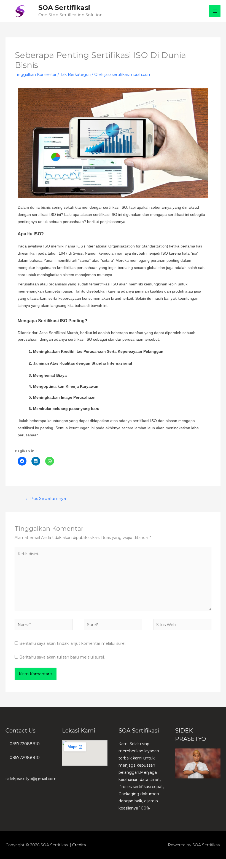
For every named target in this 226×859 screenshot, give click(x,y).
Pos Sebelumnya (45, 498)
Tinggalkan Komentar (36, 74)
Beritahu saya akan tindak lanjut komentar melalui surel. (72, 643)
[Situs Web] (182, 625)
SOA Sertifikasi (64, 8)
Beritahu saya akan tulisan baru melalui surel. (62, 657)
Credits (79, 845)
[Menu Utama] (214, 11)
